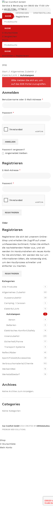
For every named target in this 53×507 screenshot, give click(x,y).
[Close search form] (3, 3)
